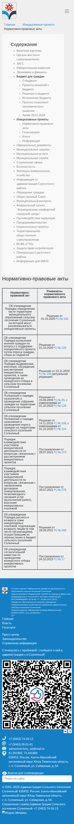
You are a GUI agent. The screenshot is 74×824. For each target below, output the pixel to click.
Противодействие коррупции (36, 218)
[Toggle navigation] (67, 11)
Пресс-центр (10, 634)
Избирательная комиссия (33, 67)
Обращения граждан (30, 192)
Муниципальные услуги (32, 153)
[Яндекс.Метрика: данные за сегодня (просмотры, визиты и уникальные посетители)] (14, 813)
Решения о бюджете (35, 93)
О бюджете (29, 80)
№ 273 (62, 452)
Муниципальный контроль (34, 201)
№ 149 (61, 423)
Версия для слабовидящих (25, 773)
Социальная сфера (29, 162)
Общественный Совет (31, 196)
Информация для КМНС (33, 261)
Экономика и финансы (32, 72)
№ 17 (61, 559)
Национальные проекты (33, 226)
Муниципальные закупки (33, 149)
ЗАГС (20, 63)
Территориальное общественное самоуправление (28, 235)
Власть (6, 623)
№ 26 (61, 400)
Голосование (31, 132)
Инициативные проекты (39, 24)
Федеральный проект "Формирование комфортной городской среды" (36, 209)
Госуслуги (8, 627)
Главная (7, 618)
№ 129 (62, 347)
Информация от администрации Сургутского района (35, 184)
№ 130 (64, 318)
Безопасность (26, 166)
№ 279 (62, 489)
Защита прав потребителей (35, 248)
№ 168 (62, 530)
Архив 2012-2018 (33, 115)
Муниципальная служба (32, 158)
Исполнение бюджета (36, 97)
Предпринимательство (32, 222)
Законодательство (14, 638)
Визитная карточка (29, 50)
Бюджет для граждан (30, 76)
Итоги (26, 136)
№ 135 (47, 373)
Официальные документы (34, 145)
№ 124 (62, 429)
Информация (31, 140)
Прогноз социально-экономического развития (35, 106)
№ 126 (62, 405)
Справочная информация (19, 643)
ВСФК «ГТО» (25, 244)
